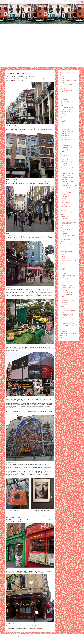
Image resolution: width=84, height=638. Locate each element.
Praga (62, 306)
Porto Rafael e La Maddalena (68, 115)
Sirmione (63, 137)
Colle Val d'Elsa (64, 165)
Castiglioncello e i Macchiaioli (68, 161)
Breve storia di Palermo (67, 107)
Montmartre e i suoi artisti (68, 298)
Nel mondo (66, 2)
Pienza (62, 208)
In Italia (50, 2)
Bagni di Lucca (64, 155)
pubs (14, 80)
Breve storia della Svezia (68, 323)
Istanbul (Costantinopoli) (67, 264)
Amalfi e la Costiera (65, 76)
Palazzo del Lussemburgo (68, 300)
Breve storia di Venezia (67, 145)
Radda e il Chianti (65, 216)
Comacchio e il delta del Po (67, 84)
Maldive (63, 283)
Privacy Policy (75, 2)
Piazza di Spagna (66, 133)
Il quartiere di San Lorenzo (68, 181)
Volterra (63, 241)
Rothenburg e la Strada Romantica (69, 310)
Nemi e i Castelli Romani (67, 101)
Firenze (63, 172)
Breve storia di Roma (67, 125)
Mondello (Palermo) (67, 111)
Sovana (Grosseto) (65, 239)
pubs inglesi (37, 625)
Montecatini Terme (66, 206)
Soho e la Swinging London (68, 275)
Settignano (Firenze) (66, 225)
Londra (32, 76)
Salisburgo (63, 312)
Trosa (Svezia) (64, 331)
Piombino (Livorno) (66, 210)
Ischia (62, 94)
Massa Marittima (65, 202)
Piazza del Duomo (66, 233)
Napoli (62, 98)
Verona (63, 151)
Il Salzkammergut (66, 317)
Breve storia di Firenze (67, 173)
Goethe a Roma (65, 129)
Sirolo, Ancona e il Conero (67, 139)
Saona (63, 254)
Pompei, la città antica (67, 99)
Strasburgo (63, 329)
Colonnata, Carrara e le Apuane (68, 167)
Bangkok (63, 249)
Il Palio (63, 231)
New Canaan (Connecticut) (67, 292)
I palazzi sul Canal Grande (68, 147)
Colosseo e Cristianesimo (68, 127)
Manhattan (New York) (66, 285)
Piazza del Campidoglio (67, 131)
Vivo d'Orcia (65, 198)
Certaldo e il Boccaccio (66, 163)
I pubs (63, 269)
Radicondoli (64, 218)
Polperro (64, 281)
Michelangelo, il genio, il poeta (69, 185)
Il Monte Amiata (65, 194)
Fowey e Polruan (66, 279)
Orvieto (63, 103)
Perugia (63, 113)
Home (43, 2)
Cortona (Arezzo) (65, 170)
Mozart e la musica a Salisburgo (69, 319)
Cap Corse (63, 258)
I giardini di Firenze (66, 175)
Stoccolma (63, 322)
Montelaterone (65, 196)
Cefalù (62, 82)
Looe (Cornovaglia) (65, 277)
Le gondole (65, 149)
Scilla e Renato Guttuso (66, 135)
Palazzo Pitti (65, 183)
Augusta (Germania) (66, 244)
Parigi (62, 296)
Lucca (62, 200)
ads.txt (61, 337)
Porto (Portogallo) (65, 304)
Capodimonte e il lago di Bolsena (69, 80)
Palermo (63, 105)
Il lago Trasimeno (65, 88)
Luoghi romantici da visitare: (67, 72)
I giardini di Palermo (67, 109)
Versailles (64, 302)
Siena (62, 227)
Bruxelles (63, 256)
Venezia (63, 143)
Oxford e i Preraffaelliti (66, 294)
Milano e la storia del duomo (68, 96)
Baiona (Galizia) (65, 247)
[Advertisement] (42, 34)
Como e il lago (64, 86)
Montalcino (64, 204)
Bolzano (63, 78)
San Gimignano (65, 220)
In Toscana (57, 2)
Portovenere (64, 117)
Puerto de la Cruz (65, 308)
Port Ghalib (65, 290)
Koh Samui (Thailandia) (66, 266)
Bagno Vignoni (64, 157)
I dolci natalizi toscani (67, 229)
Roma (62, 123)
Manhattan (13, 347)
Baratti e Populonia (65, 159)
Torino (63, 141)
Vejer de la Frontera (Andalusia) (68, 333)
